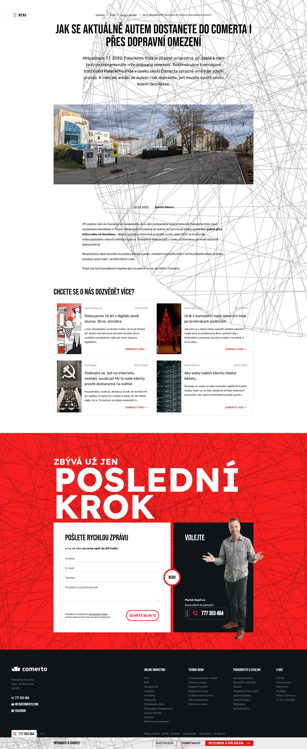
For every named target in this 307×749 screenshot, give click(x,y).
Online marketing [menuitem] (154, 670)
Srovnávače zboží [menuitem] (154, 704)
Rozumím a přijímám (226, 743)
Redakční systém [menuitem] (198, 686)
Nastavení (164, 743)
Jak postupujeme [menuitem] (198, 699)
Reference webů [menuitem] (197, 704)
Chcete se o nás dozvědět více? (94, 292)
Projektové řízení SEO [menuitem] (245, 691)
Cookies (175, 733)
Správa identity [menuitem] (152, 712)
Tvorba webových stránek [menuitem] (202, 678)
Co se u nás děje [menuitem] (285, 699)
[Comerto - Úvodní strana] (30, 670)
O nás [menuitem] (279, 670)
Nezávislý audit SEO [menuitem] (244, 682)
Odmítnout (191, 743)
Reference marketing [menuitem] (156, 721)
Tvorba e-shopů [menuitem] (197, 682)
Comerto (100, 15)
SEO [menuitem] (146, 678)
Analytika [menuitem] (149, 691)
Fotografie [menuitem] (150, 699)
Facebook (20, 711)
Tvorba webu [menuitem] (196, 670)
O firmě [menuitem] (280, 678)
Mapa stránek (151, 733)
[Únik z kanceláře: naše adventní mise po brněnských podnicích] (169, 328)
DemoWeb (205, 733)
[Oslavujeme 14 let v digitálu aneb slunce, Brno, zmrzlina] (69, 328)
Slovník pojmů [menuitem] (241, 708)
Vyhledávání (189, 733)
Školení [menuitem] (237, 686)
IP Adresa (219, 733)
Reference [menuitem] (239, 704)
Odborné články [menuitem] (242, 695)
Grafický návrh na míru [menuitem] (201, 695)
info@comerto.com (26, 704)
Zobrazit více (134, 349)
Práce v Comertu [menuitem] (285, 695)
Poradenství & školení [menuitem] (246, 670)
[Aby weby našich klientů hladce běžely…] (169, 386)
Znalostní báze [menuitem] (241, 699)
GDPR (165, 733)
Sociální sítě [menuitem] (151, 686)
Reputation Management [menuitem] (158, 708)
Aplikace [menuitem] (149, 717)
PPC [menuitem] (146, 682)
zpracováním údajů (98, 614)
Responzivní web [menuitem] (198, 691)
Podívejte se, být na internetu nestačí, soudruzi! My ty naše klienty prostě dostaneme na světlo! (115, 378)
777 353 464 (22, 698)
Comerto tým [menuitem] (283, 682)
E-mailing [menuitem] (149, 695)
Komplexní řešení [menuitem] (243, 678)
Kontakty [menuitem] (281, 691)
